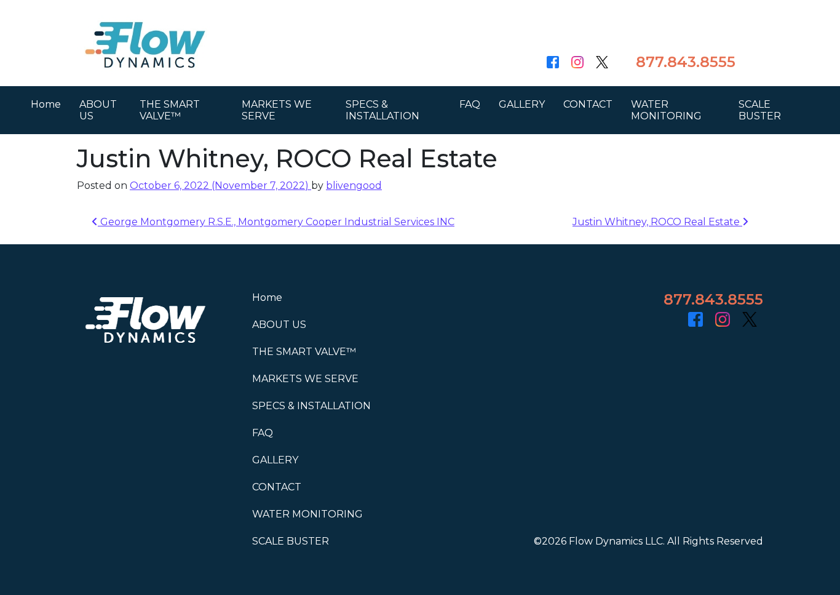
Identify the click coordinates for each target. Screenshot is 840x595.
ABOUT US (98, 110)
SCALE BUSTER (760, 110)
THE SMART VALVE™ (170, 110)
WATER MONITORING (666, 110)
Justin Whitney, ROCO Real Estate (657, 222)
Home (46, 104)
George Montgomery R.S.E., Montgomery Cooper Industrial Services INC (276, 222)
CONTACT (587, 104)
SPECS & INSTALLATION (382, 110)
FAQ (469, 104)
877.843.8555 (685, 62)
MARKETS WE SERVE (277, 110)
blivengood (354, 185)
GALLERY (522, 104)
